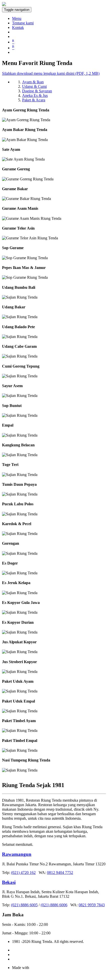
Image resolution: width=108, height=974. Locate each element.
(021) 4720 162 (23, 872)
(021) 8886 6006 (54, 905)
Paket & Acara (33, 100)
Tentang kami (23, 23)
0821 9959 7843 (92, 905)
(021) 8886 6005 (24, 905)
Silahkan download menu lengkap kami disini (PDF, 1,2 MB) (50, 73)
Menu (16, 18)
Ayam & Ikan (33, 82)
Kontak (18, 27)
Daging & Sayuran (37, 91)
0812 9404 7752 (60, 872)
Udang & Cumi (34, 86)
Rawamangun (16, 854)
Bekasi (9, 882)
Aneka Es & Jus (35, 95)
